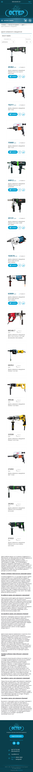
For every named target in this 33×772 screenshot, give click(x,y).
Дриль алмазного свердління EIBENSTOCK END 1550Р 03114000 (16, 223)
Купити (14, 76)
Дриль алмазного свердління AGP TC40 (16, 108)
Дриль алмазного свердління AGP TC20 (16, 146)
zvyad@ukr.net (15, 754)
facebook (18, 743)
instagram (14, 743)
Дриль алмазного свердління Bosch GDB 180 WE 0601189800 (16, 298)
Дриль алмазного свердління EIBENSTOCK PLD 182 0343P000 (16, 185)
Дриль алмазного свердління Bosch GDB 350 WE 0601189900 (16, 260)
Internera (20, 770)
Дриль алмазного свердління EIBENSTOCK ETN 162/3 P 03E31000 (16, 72)
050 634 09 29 (16, 2)
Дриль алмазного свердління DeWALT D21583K (16, 404)
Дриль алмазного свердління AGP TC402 (16, 474)
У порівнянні (23, 76)
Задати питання (16, 736)
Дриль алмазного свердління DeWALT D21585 (16, 370)
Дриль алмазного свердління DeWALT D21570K (16, 439)
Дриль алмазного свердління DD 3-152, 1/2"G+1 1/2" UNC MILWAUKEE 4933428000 (16, 336)
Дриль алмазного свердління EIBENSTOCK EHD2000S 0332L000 (16, 509)
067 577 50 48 (15, 749)
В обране (19, 76)
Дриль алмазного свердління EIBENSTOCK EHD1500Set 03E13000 (16, 544)
